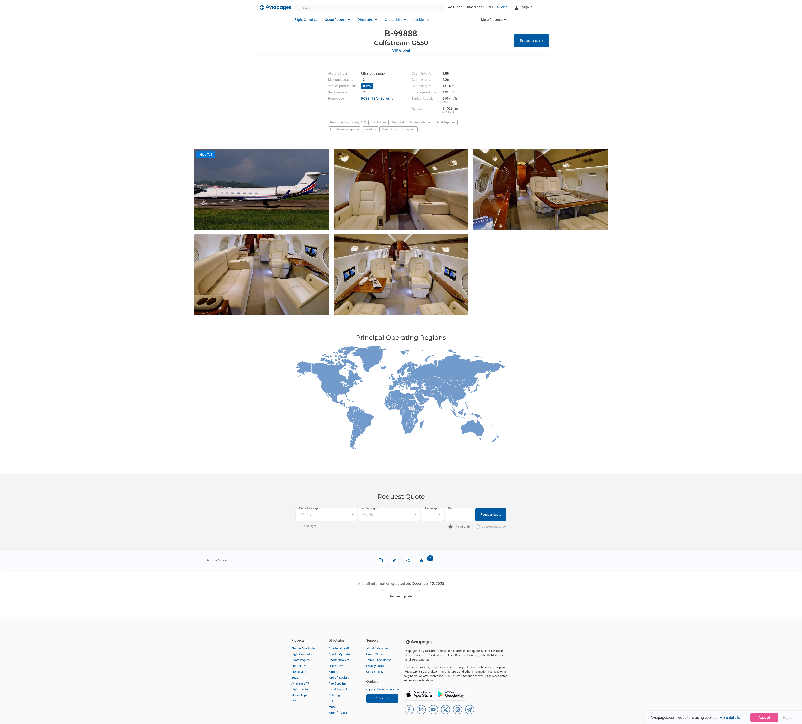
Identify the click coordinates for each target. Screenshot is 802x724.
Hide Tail (206, 155)
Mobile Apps (299, 695)
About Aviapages (377, 648)
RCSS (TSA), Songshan (378, 99)
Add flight (310, 526)
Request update (401, 596)
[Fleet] (381, 560)
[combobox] (326, 514)
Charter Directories (303, 648)
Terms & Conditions (378, 660)
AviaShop (455, 7)
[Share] (408, 560)
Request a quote (531, 41)
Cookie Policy (374, 671)
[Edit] (394, 560)
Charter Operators (340, 654)
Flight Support (338, 689)
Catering (334, 695)
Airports (334, 671)
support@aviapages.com (382, 689)
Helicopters (336, 666)
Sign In (526, 7)
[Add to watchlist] (421, 560)
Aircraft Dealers (339, 677)
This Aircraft (462, 526)
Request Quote (491, 515)
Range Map (298, 671)
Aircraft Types (338, 712)
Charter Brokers (339, 660)
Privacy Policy (375, 666)
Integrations (475, 7)
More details (729, 717)
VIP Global (401, 50)
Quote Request (301, 660)
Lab (293, 701)
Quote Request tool (494, 526)
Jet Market (421, 20)
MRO (332, 707)
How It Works (374, 654)
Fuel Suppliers (338, 683)
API (490, 7)
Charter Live (299, 666)
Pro (368, 86)
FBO (331, 701)
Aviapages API (300, 683)
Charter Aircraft (339, 648)
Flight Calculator (306, 20)
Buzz (294, 677)
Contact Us (382, 698)
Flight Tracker (300, 689)
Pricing (502, 7)
